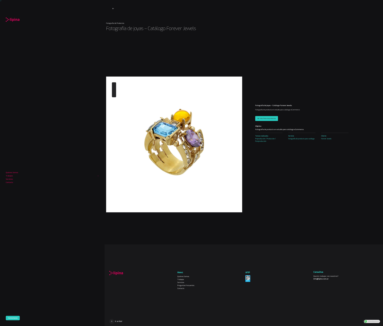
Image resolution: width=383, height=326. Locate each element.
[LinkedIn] (114, 95)
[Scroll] (111, 321)
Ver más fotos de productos (266, 118)
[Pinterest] (114, 91)
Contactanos (13, 318)
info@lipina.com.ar (321, 279)
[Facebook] (114, 84)
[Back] (113, 8)
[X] (114, 88)
